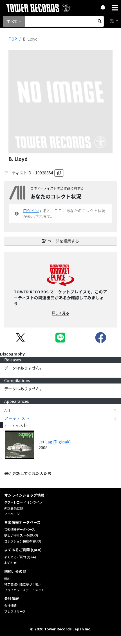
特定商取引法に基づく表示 (22, 584)
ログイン (31, 210)
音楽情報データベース (19, 529)
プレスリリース (15, 611)
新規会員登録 (13, 508)
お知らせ (10, 562)
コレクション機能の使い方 (22, 541)
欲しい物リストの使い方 (21, 535)
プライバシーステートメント (24, 590)
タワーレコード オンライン (23, 502)
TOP (13, 39)
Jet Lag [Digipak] (55, 442)
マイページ (12, 513)
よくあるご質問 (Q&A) (20, 557)
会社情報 (10, 605)
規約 (7, 578)
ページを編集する (63, 241)
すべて (12, 21)
